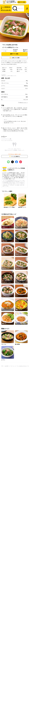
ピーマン (3, 85)
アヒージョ (12, 366)
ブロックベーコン (5, 83)
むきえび (3, 80)
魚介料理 (6, 366)
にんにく (3, 88)
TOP (2, 366)
